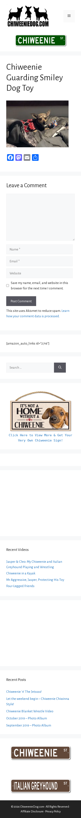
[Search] (60, 368)
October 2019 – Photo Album (26, 718)
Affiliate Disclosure (32, 811)
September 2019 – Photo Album (28, 725)
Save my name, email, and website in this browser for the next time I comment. (39, 285)
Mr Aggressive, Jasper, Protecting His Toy (35, 579)
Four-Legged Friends (20, 586)
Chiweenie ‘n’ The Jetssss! (24, 691)
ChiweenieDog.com (32, 806)
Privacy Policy (53, 811)
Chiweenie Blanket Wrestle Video (29, 711)
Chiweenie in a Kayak (20, 573)
